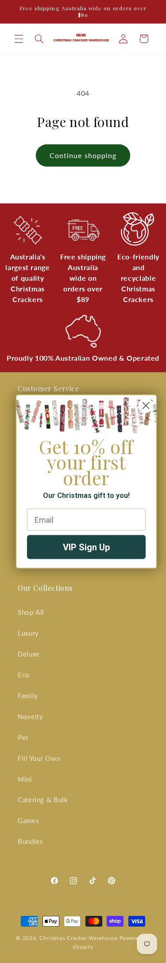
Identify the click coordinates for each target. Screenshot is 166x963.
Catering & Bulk (43, 800)
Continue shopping (83, 155)
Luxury (28, 633)
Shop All (31, 612)
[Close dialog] (146, 406)
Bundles (30, 841)
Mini (25, 779)
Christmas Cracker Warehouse (78, 938)
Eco (24, 675)
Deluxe (29, 654)
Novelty (30, 716)
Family (28, 696)
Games (28, 820)
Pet (23, 737)
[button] (18, 38)
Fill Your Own (39, 758)
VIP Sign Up (86, 547)
